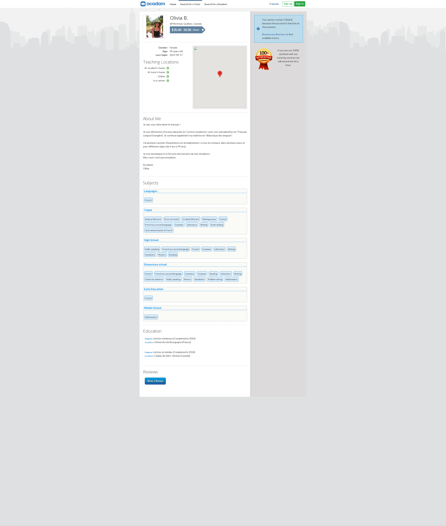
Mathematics (231, 279)
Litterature (192, 225)
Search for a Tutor (190, 4)
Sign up (288, 3)
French (148, 200)
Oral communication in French (158, 230)
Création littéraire (191, 219)
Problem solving (215, 279)
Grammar (179, 225)
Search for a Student (215, 4)
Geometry (189, 274)
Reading (173, 255)
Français (274, 3)
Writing (204, 225)
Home (173, 4)
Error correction (171, 219)
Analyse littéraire (153, 219)
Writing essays (209, 219)
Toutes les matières (154, 279)
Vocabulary (150, 255)
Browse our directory (273, 34)
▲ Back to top (434, 520)
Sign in (300, 3)
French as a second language (158, 225)
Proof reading (217, 225)
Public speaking (152, 249)
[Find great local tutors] (152, 3)
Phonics (162, 255)
